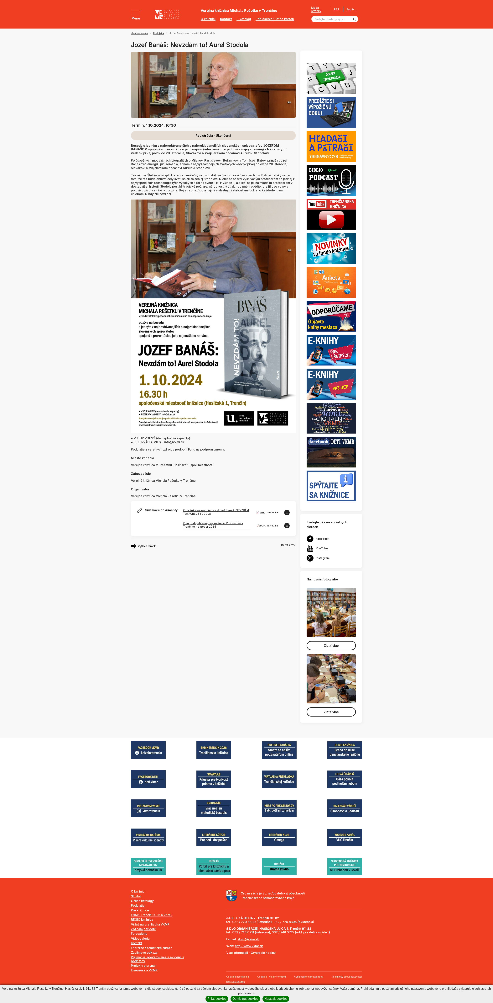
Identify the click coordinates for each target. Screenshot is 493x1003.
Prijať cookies (216, 998)
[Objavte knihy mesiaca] (331, 316)
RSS (336, 9)
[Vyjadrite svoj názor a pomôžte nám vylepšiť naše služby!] (331, 282)
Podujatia (158, 33)
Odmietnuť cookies (245, 998)
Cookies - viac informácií (271, 976)
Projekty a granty (143, 966)
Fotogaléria (139, 934)
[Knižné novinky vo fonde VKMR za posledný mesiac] (331, 248)
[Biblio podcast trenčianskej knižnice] (331, 180)
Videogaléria (140, 938)
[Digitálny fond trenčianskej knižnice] (331, 418)
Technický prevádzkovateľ (346, 976)
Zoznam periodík (143, 929)
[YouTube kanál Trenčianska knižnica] (331, 214)
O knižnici (208, 19)
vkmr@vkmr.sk (248, 939)
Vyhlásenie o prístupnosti (308, 976)
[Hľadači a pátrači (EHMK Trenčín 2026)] (331, 146)
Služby (136, 896)
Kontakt (226, 19)
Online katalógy (142, 901)
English (351, 9)
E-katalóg (243, 19)
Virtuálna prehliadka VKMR (150, 924)
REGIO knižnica (142, 919)
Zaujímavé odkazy (144, 952)
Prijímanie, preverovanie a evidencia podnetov (157, 959)
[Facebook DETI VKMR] (331, 452)
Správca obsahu (235, 981)
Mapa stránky (316, 9)
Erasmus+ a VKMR (144, 970)
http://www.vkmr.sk (249, 946)
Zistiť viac (331, 646)
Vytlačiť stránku (147, 546)
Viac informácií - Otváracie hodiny (251, 953)
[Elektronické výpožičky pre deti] (331, 384)
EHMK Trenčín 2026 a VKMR (151, 915)
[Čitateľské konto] (331, 112)
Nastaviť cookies (275, 998)
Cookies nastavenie (237, 976)
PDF (262, 512)
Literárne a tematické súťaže (151, 948)
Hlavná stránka (139, 33)
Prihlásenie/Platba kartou (275, 19)
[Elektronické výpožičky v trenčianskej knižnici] (331, 350)
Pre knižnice (140, 910)
